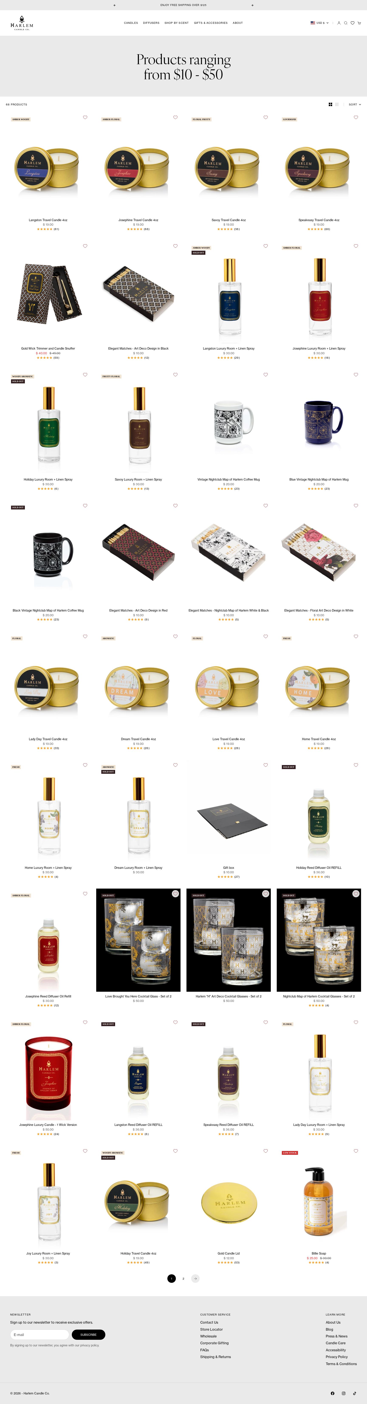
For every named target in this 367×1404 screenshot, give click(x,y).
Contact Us (209, 1322)
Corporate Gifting (214, 1343)
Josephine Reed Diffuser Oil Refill (48, 996)
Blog (329, 1329)
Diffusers (151, 22)
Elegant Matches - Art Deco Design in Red (138, 610)
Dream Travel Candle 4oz (138, 739)
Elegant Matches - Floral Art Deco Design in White (318, 610)
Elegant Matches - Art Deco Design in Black (138, 348)
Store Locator (211, 1329)
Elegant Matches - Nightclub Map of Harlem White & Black (229, 610)
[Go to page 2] (195, 1278)
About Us (333, 1322)
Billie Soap (319, 1253)
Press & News (336, 1336)
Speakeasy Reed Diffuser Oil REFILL (228, 1125)
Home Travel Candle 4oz (319, 739)
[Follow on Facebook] (332, 1393)
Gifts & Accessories (211, 22)
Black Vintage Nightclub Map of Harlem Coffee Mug (48, 610)
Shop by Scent (177, 22)
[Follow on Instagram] (344, 1393)
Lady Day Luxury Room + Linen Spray (319, 1125)
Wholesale (208, 1336)
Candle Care (336, 1343)
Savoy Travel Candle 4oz (229, 220)
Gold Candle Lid (229, 1253)
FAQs (204, 1350)
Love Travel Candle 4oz (229, 739)
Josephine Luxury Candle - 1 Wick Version (48, 1125)
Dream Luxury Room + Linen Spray (138, 867)
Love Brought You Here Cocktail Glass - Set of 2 (138, 996)
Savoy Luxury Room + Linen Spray (138, 479)
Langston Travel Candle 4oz (48, 220)
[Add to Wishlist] (85, 117)
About (238, 22)
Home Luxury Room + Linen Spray (48, 867)
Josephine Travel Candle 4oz (138, 220)
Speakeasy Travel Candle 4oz (319, 220)
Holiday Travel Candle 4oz (138, 1253)
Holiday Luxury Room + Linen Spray (48, 479)
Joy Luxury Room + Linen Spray (48, 1253)
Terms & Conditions (341, 1364)
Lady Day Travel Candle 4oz (48, 739)
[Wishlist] (352, 23)
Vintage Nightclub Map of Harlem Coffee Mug (229, 479)
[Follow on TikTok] (355, 1393)
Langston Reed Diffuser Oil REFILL (138, 1125)
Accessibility (336, 1350)
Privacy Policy (337, 1357)
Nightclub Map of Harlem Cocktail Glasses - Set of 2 (319, 996)
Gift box (228, 867)
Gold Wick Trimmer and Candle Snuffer (48, 348)
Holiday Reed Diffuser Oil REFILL (319, 867)
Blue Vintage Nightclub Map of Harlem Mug (319, 479)
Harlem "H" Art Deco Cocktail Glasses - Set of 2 (228, 996)
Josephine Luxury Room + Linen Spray (319, 348)
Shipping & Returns (215, 1357)
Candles (131, 22)
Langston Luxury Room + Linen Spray (228, 348)
